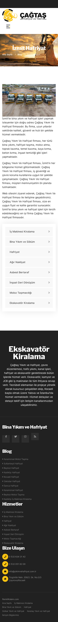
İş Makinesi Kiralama (22, 231)
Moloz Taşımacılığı (21, 292)
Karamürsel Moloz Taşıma (16, 459)
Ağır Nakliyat (17, 262)
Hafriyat (14, 251)
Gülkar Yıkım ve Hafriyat (13, 611)
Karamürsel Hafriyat (13, 490)
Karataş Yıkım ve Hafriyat (38, 611)
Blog (20, 54)
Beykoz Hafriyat (11, 468)
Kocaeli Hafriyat (11, 477)
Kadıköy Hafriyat (12, 472)
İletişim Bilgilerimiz (10, 615)
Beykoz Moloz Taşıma (14, 494)
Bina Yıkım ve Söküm (22, 241)
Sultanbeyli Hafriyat (13, 463)
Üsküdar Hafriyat (12, 481)
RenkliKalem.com (10, 599)
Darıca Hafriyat (11, 485)
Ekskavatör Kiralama (22, 302)
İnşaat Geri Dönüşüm (22, 282)
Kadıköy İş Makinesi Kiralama (18, 499)
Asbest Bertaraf (19, 272)
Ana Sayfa (7, 54)
